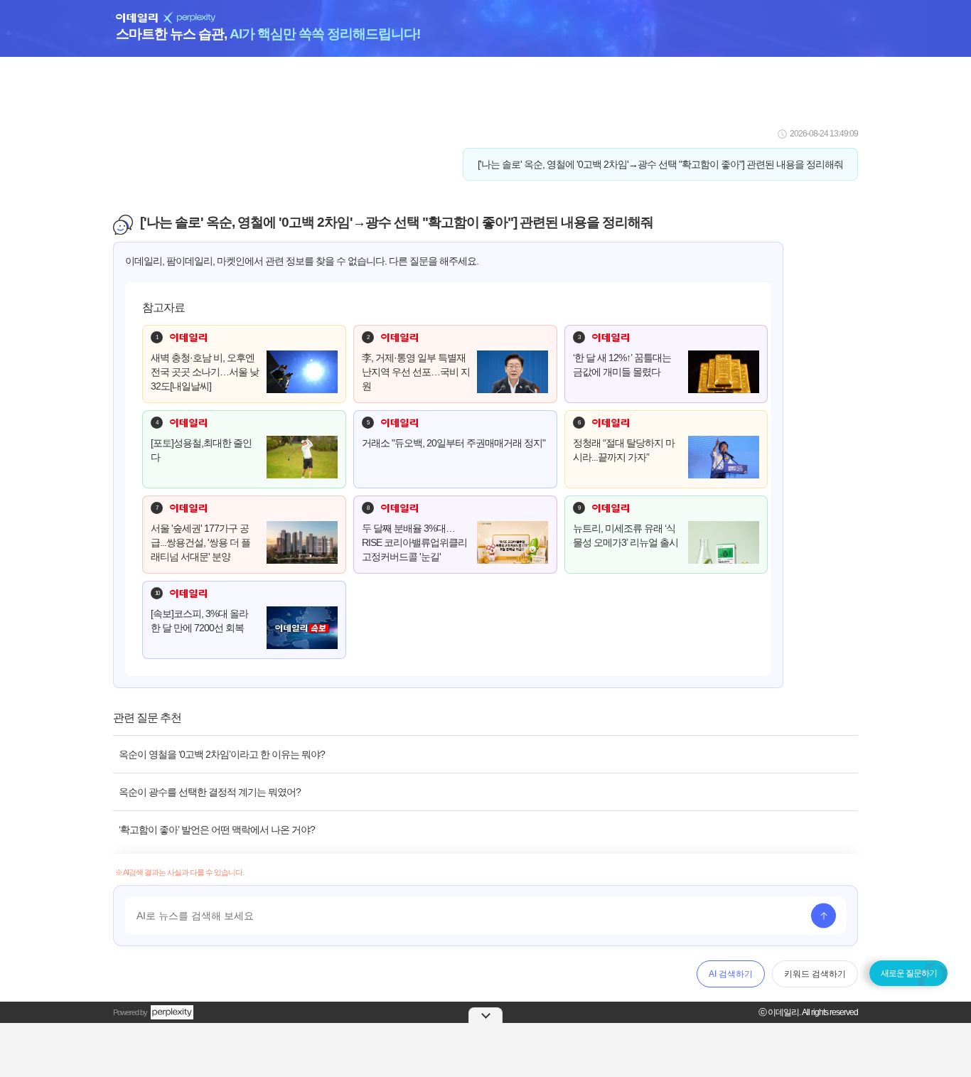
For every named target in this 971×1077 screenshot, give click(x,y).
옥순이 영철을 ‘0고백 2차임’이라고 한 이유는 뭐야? (222, 754)
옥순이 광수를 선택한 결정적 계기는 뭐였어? (210, 792)
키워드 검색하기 (815, 974)
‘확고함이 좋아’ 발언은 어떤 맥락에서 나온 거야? (217, 829)
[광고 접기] (485, 1015)
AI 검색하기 (731, 974)
